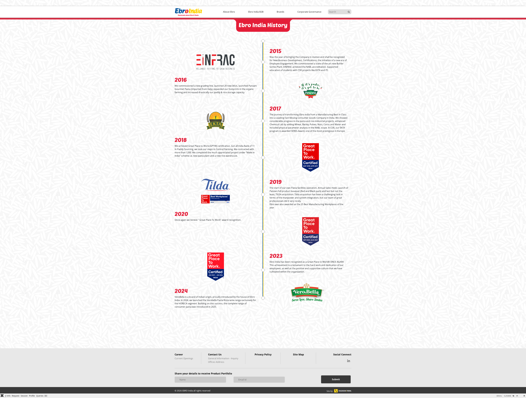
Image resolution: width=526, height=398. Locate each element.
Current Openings (184, 358)
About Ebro (229, 11)
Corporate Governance (309, 11)
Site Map (298, 354)
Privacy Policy (263, 354)
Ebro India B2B (256, 11)
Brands (280, 11)
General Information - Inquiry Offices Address (223, 360)
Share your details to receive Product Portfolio (203, 373)
